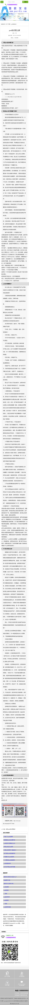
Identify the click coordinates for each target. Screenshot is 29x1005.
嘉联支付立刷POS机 (8, 883)
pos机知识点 (13, 24)
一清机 (5, 903)
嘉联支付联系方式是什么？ (10, 876)
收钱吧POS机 (7, 880)
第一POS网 (8, 24)
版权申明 (11, 998)
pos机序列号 (7, 897)
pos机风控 (6, 890)
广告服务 (15, 998)
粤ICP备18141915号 (14, 1003)
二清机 (5, 893)
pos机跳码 (6, 900)
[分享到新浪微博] (7, 990)
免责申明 (7, 998)
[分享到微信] (10, 990)
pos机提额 (6, 886)
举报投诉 (2, 998)
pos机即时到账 (7, 907)
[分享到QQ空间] (5, 990)
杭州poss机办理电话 (10, 829)
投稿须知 (19, 998)
